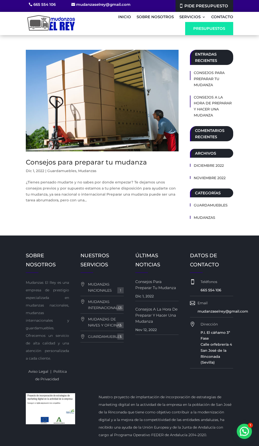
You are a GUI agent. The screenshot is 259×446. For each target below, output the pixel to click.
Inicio (124, 16)
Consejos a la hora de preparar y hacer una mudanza (213, 106)
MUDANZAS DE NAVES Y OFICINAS (105, 322)
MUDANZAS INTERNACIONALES (105, 304)
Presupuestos (209, 28)
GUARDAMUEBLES (105, 336)
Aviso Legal (38, 371)
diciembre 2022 (209, 165)
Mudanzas (87, 171)
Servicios (190, 16)
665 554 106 (44, 4)
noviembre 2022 (210, 178)
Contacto (222, 16)
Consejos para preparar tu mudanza (86, 162)
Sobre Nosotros (155, 16)
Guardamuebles (61, 171)
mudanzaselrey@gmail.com (103, 4)
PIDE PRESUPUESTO (206, 6)
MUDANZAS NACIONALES (104, 287)
